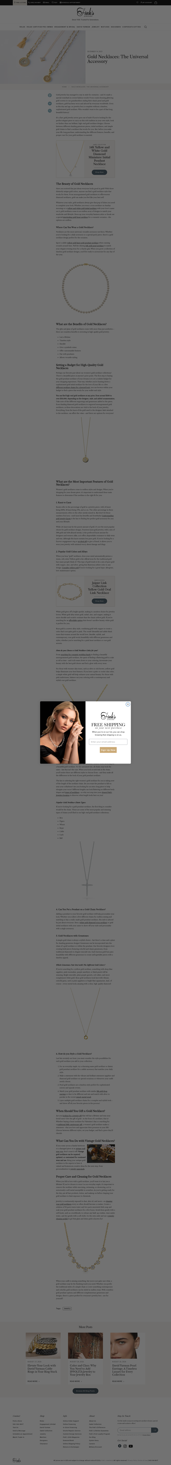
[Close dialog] (128, 704)
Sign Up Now (108, 750)
